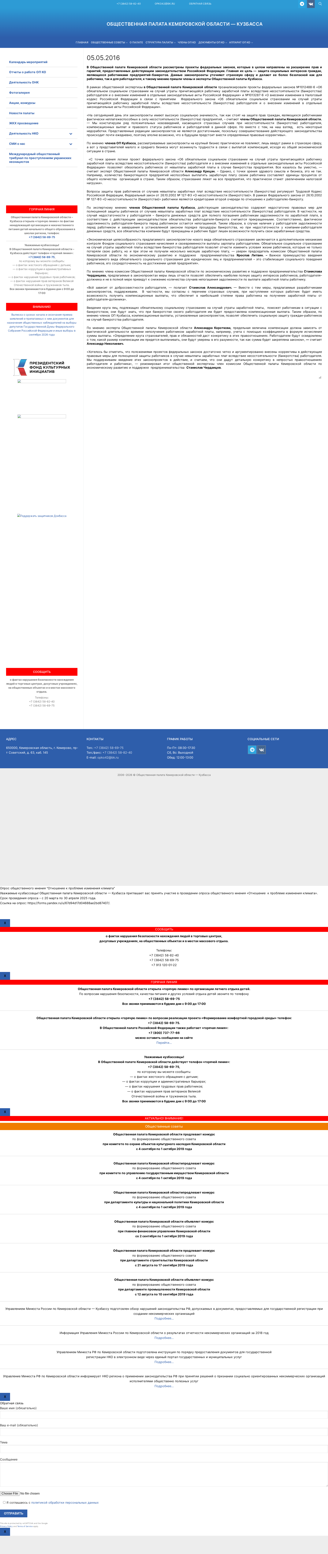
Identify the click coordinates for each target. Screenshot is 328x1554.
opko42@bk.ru (165, 3)
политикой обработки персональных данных (65, 1502)
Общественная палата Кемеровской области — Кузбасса (185, 24)
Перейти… (164, 1043)
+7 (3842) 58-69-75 (42, 237)
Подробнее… (164, 1318)
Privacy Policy (6, 1526)
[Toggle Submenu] (70, 133)
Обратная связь (200, 3)
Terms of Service (25, 1526)
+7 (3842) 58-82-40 (129, 3)
